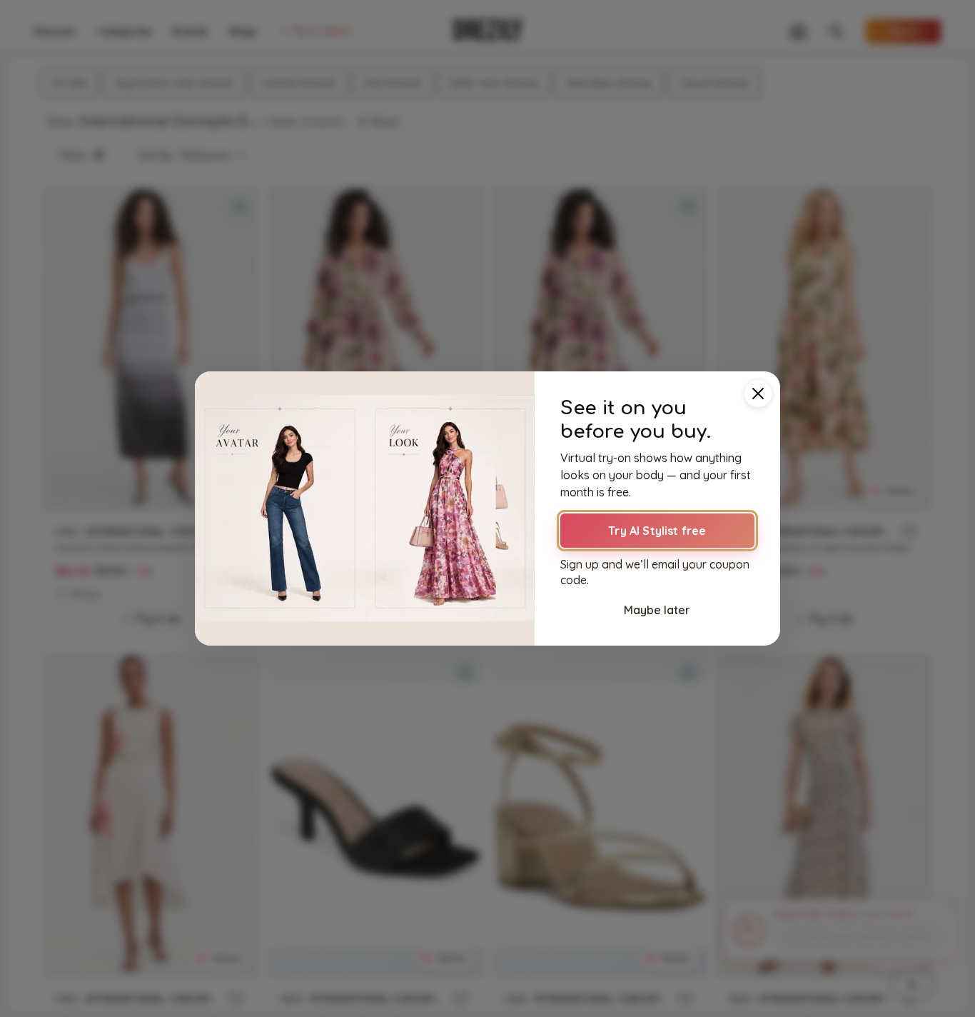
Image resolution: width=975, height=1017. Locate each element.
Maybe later (657, 610)
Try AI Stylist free (657, 530)
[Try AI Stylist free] (365, 508)
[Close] (758, 393)
